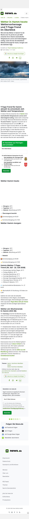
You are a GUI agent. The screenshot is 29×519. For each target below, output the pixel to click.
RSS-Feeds (6, 482)
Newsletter (6, 476)
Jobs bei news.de (8, 493)
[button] (14, 53)
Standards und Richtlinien (10, 464)
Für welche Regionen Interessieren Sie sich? (13, 155)
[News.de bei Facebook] (14, 512)
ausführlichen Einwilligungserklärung (13, 408)
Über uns (5, 473)
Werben (5, 470)
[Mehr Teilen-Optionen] (20, 57)
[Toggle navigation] (26, 13)
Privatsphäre (6, 500)
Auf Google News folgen (12, 434)
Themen (5, 485)
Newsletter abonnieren (12, 438)
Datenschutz (6, 461)
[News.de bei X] (17, 512)
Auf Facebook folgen (11, 427)
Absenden (6, 171)
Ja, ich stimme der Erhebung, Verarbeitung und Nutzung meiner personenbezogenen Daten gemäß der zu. (14, 405)
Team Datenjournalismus (15, 48)
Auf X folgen (8, 431)
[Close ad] (1, 9)
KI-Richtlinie (6, 497)
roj (1, 359)
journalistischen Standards (9, 371)
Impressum (6, 458)
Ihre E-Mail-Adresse (7, 148)
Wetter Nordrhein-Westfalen (15, 367)
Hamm (9, 363)
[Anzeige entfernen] (28, 513)
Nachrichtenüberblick (9, 488)
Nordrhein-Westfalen (17, 363)
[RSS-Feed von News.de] (19, 512)
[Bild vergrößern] (27, 62)
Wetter (9, 365)
